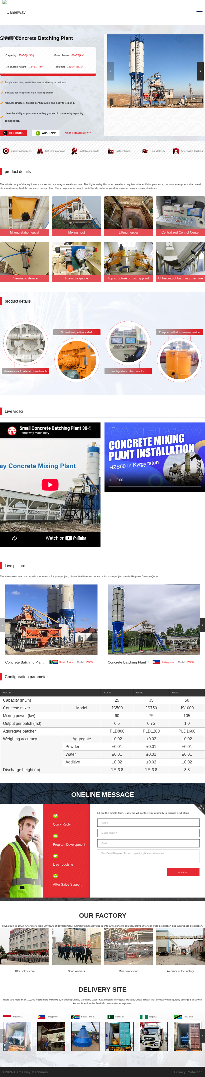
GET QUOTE (16, 133)
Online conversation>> (78, 133)
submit (183, 872)
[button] (200, 71)
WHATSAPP (49, 133)
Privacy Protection (188, 1072)
